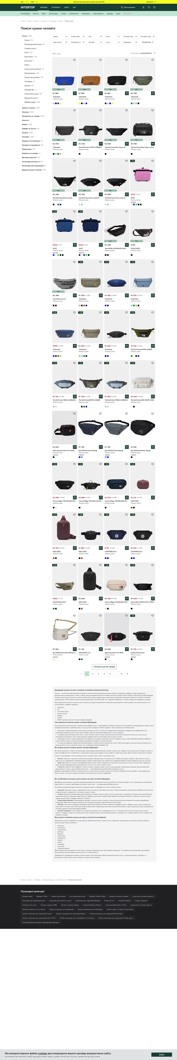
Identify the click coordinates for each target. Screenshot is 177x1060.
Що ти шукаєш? (129, 7)
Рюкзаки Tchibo (41, 896)
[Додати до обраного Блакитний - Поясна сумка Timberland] (74, 60)
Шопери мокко (27, 896)
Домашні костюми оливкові (118, 896)
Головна (23, 21)
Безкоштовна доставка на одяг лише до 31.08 (89, 2)
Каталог (36, 21)
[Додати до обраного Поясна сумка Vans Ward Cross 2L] (74, 262)
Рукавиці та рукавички (31, 145)
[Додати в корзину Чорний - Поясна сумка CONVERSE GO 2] (153, 548)
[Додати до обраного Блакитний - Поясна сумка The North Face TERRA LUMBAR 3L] (126, 363)
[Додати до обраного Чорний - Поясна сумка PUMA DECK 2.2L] (100, 616)
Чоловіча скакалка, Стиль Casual (33, 909)
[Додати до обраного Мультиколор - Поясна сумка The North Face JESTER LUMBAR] (100, 363)
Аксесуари (53, 21)
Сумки (61, 21)
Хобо (26, 65)
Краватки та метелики (31, 141)
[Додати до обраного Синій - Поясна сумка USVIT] (74, 211)
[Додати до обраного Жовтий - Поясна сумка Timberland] (100, 60)
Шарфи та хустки (29, 128)
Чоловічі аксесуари (49, 879)
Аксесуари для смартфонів (33, 165)
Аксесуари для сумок (33, 44)
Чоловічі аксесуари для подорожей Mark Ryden (106, 913)
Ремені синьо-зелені (58, 896)
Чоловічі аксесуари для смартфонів (90, 909)
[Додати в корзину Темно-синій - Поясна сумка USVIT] (101, 245)
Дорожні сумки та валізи (32, 170)
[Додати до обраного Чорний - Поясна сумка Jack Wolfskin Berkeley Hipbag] (152, 414)
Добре (161, 1054)
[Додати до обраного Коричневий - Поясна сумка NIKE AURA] (152, 464)
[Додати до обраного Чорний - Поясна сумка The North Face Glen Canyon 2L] (126, 110)
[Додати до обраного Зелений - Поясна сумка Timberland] (152, 60)
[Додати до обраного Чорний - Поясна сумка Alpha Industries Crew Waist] (126, 616)
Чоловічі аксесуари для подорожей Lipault (37, 913)
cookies (42, 1053)
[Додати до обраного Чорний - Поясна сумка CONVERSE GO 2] (152, 515)
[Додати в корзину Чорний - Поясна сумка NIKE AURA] (101, 548)
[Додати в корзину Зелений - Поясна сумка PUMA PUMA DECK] (75, 598)
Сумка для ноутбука (32, 69)
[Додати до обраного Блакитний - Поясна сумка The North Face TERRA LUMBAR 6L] (74, 363)
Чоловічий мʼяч (109, 900)
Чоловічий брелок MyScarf (92, 905)
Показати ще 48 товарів (104, 667)
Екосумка (28, 61)
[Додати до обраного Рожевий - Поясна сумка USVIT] (152, 161)
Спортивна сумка (31, 94)
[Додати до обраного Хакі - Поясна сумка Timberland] (100, 262)
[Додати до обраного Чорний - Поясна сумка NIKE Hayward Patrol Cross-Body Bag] (74, 414)
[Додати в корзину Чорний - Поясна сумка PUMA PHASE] (153, 245)
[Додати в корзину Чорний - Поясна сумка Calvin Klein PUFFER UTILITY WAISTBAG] (153, 598)
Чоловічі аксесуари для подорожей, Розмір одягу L (116, 918)
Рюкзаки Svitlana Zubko (97, 896)
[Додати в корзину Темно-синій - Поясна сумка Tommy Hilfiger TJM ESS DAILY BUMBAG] (127, 497)
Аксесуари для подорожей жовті (33, 900)
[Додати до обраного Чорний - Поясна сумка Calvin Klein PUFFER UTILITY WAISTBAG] (152, 565)
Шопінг (30, 21)
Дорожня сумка (30, 98)
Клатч (26, 52)
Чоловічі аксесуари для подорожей (61, 909)
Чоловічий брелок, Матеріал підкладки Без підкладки (40, 922)
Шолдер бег (29, 89)
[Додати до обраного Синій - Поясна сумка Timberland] (126, 262)
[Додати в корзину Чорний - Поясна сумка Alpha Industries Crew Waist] (127, 649)
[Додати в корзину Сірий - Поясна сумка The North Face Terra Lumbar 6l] (101, 194)
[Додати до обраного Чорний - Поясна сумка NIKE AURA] (100, 515)
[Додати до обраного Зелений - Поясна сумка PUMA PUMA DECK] (74, 565)
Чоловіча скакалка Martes (70, 905)
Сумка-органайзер (32, 77)
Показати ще (146, 42)
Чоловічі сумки (61, 879)
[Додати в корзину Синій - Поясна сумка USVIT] (75, 245)
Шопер (27, 85)
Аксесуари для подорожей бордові (87, 900)
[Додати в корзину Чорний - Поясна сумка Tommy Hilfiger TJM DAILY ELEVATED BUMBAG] (101, 497)
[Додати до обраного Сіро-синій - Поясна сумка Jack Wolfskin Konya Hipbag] (126, 414)
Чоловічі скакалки (141, 900)
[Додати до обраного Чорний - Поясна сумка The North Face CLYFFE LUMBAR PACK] (100, 110)
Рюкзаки (25, 112)
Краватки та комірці (30, 153)
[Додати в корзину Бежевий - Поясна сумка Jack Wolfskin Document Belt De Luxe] (75, 649)
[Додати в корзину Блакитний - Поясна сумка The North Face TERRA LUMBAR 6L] (75, 396)
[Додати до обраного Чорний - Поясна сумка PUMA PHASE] (152, 211)
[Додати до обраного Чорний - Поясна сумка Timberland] (126, 60)
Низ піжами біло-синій (77, 896)
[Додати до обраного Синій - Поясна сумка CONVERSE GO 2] (126, 515)
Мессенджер (29, 73)
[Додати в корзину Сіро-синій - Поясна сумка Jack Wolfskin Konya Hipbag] (127, 447)
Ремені (24, 124)
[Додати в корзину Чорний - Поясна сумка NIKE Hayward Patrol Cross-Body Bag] (75, 447)
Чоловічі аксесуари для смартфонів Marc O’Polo (38, 918)
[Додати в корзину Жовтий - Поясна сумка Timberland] (101, 93)
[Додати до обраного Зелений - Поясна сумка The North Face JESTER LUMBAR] (152, 312)
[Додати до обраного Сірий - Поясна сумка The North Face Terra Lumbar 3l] (126, 161)
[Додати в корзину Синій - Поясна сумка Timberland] (127, 295)
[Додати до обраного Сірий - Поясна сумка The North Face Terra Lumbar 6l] (100, 161)
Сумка (27, 40)
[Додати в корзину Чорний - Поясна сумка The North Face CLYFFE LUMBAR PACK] (101, 144)
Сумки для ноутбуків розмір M (143, 896)
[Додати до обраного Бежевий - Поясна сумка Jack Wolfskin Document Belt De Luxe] (74, 616)
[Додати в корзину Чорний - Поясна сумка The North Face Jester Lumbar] (75, 194)
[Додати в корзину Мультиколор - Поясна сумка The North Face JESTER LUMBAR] (101, 396)
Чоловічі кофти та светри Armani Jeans (119, 909)
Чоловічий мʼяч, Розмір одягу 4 (141, 905)
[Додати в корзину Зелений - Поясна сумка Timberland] (153, 93)
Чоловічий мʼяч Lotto (29, 905)
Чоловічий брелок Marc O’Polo (115, 905)
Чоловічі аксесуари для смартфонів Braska (70, 913)
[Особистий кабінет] (143, 7)
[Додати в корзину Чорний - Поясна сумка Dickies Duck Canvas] (153, 649)
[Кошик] (154, 7)
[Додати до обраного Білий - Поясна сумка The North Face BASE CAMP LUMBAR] (152, 363)
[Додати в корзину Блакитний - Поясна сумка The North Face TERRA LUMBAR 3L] (127, 396)
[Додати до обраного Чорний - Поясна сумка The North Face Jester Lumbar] (74, 161)
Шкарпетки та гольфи (31, 116)
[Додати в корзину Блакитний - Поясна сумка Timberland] (75, 93)
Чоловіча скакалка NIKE (48, 905)
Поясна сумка (30, 102)
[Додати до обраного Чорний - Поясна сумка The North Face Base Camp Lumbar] (152, 110)
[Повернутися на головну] (28, 7)
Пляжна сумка (30, 48)
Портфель (28, 81)
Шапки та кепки (28, 108)
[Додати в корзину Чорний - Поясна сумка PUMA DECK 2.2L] (101, 649)
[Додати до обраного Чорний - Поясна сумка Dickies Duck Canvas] (152, 616)
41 (121, 674)
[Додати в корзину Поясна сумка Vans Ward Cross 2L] (75, 295)
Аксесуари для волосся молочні (60, 900)
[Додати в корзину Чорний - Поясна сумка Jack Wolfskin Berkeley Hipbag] (153, 447)
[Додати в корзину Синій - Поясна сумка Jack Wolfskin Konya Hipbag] (101, 447)
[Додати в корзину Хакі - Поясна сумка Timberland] (101, 295)
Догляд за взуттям (29, 157)
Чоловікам (45, 21)
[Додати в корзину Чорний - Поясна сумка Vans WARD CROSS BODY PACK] (127, 245)
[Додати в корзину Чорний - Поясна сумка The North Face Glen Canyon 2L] (127, 144)
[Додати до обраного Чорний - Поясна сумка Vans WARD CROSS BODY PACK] (126, 211)
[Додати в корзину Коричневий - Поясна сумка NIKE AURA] (153, 497)
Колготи (25, 120)
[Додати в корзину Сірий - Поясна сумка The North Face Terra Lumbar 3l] (127, 194)
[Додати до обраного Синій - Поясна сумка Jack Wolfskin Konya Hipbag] (100, 414)
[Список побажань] (149, 7)
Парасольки (27, 149)
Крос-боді (28, 56)
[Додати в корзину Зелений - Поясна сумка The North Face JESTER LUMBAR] (153, 346)
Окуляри (25, 137)
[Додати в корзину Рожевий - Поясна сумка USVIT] (153, 194)
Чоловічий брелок (124, 900)
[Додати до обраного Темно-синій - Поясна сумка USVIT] (100, 211)
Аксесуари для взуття (30, 161)
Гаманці (25, 132)
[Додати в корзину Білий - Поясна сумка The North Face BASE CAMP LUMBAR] (153, 396)
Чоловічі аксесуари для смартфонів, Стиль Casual (76, 918)
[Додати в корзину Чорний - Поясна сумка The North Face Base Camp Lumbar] (153, 144)
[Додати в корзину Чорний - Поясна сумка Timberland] (127, 93)
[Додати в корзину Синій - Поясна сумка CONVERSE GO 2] (127, 548)
